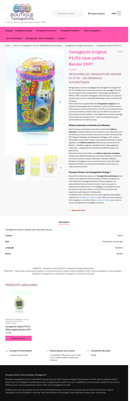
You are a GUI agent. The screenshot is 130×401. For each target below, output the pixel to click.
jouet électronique (54, 271)
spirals (110, 271)
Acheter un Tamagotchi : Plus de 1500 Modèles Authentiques (37, 45)
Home (7, 45)
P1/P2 (88, 271)
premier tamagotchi (99, 271)
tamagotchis (60, 273)
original (66, 271)
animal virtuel (31, 271)
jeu (45, 271)
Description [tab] (64, 222)
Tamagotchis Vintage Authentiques (79, 45)
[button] (116, 13)
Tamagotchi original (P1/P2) (54, 268)
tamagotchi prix (48, 273)
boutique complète (102, 200)
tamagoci (117, 271)
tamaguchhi (70, 273)
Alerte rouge (20, 271)
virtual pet (90, 273)
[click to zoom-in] (35, 102)
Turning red (80, 273)
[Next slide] (60, 102)
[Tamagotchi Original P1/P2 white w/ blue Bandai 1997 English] (119, 51)
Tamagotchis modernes (88, 197)
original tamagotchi (77, 271)
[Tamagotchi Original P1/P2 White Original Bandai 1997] (18, 304)
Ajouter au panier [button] (18, 338)
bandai (40, 271)
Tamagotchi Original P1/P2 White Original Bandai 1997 (18, 328)
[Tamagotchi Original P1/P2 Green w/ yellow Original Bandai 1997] (121, 51)
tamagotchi (36, 273)
